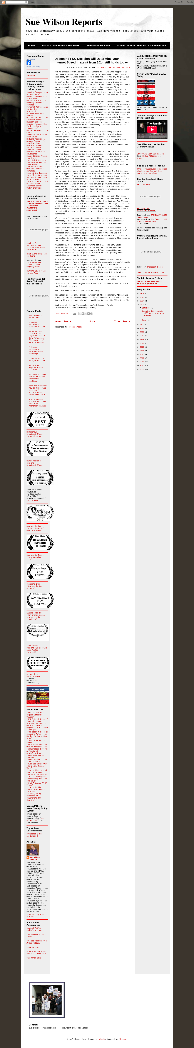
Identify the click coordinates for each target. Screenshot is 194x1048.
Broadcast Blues (34, 434)
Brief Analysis (34, 180)
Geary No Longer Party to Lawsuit (35, 146)
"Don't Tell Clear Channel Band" (152, 220)
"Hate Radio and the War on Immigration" (37, 746)
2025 (142, 297)
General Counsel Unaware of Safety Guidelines (36, 152)
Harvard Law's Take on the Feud (36, 272)
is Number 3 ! (33, 836)
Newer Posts (63, 321)
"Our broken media (36, 615)
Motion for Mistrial (37, 101)
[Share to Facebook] (88, 313)
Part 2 (37, 500)
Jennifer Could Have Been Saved (37, 136)
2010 (142, 366)
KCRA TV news (33, 947)
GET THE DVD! (143, 185)
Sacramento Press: (36, 555)
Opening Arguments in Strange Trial (37, 93)
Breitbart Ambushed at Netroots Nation (37, 324)
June (144, 320)
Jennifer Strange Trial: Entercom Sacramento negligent (37, 378)
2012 (142, 358)
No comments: (63, 313)
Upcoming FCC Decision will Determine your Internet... (153, 313)
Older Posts (122, 321)
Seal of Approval (36, 819)
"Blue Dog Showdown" (37, 764)
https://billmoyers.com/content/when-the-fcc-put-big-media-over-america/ (152, 171)
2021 (142, 329)
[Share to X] (85, 313)
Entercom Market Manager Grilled (34, 121)
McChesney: (32, 432)
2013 (142, 354)
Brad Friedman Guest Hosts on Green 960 (37, 953)
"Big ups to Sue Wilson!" (34, 587)
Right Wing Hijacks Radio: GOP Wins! (36, 368)
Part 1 (30, 500)
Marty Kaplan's (34, 461)
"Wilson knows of (35, 528)
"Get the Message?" (36, 777)
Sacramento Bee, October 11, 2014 (113, 68)
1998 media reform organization (149, 282)
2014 (142, 351)
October (146, 308)
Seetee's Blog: (34, 584)
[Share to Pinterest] (91, 313)
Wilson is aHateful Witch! (34, 675)
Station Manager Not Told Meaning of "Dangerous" (37, 126)
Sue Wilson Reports (64, 21)
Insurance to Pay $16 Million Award (37, 183)
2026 (142, 294)
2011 (142, 362)
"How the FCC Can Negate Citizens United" (35, 715)
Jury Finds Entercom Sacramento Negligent (37, 176)
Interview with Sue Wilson (150, 154)
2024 (142, 301)
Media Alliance (149, 156)
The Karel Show (34, 958)
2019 (142, 336)
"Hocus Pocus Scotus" (37, 775)
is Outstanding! (34, 436)
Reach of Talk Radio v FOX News (61, 45)
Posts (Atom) (75, 327)
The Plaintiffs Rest (37, 160)
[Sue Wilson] (29, 65)
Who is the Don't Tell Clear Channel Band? (141, 45)
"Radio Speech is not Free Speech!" (37, 761)
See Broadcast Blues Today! (36, 316)
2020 (142, 332)
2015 (142, 347)
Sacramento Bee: (34, 526)
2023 (142, 305)
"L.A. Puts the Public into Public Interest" (36, 789)
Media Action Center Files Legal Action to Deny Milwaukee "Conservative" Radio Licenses (37, 337)
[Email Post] (74, 313)
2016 (142, 343)
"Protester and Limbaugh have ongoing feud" (34, 264)
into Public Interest (32, 651)
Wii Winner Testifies (37, 118)
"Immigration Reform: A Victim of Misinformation (37, 751)
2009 (142, 369)
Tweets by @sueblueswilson (150, 273)
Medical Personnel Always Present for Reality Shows (36, 141)
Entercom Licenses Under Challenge (36, 187)
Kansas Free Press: (36, 613)
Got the (30, 463)
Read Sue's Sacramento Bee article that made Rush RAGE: (36, 246)
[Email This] (79, 313)
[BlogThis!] (82, 313)
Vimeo (139, 158)
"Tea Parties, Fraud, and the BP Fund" (37, 771)
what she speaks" (35, 530)
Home (31, 45)
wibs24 (102, 1039)
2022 (142, 325)
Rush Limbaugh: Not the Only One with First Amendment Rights (37, 402)
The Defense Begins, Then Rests (37, 163)
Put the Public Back (37, 648)
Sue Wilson (31, 59)
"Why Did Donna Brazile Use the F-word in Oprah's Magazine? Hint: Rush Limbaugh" (37, 725)
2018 (142, 340)
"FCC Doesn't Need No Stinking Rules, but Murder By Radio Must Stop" (37, 735)
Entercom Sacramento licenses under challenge (36, 350)
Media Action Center (98, 45)
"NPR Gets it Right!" (37, 719)
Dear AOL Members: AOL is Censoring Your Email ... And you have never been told (38, 390)
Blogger (122, 1039)
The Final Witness (36, 167)
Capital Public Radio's (34, 929)
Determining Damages (37, 173)
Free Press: (32, 646)
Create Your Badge (33, 67)
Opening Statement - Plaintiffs (37, 97)
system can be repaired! (33, 618)
